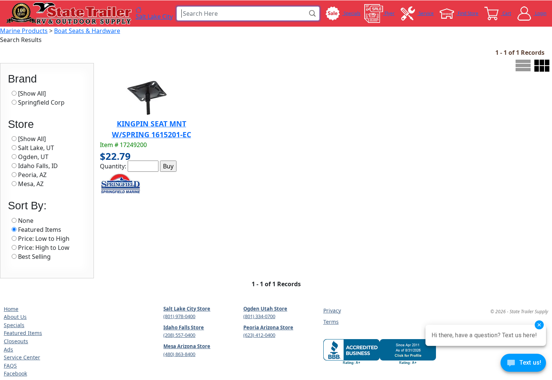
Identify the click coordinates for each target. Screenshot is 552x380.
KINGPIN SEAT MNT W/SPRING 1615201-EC (151, 129)
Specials (14, 325)
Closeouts (16, 341)
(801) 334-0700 (259, 316)
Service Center (22, 357)
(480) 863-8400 (179, 354)
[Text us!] (523, 364)
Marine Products (24, 31)
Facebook (15, 373)
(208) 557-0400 (179, 335)
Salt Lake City (154, 16)
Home (11, 308)
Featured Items (23, 332)
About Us (15, 316)
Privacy (332, 310)
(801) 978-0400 (179, 316)
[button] (313, 13)
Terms (331, 321)
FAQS (10, 365)
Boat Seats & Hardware (87, 31)
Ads (8, 349)
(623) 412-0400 (259, 335)
